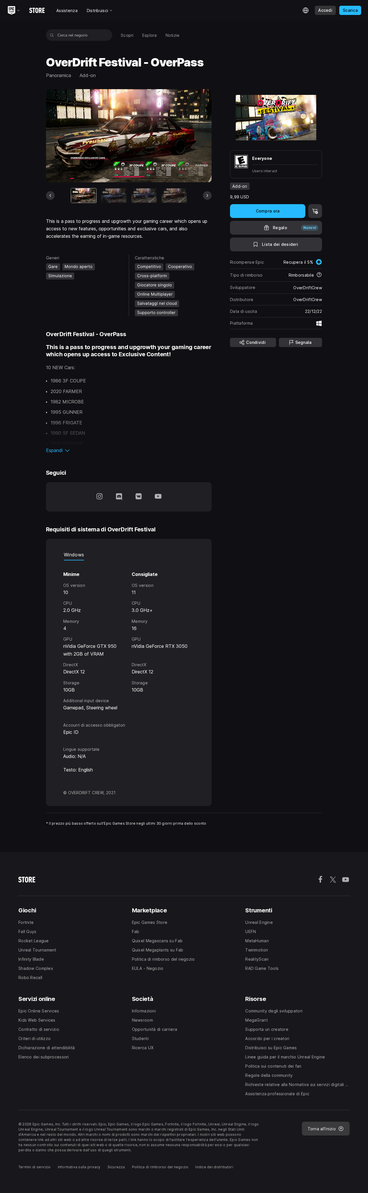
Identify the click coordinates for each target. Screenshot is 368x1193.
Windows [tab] (74, 555)
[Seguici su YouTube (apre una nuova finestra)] (158, 496)
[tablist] (128, 554)
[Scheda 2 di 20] (114, 195)
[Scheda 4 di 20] (174, 195)
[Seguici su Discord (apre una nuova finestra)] (119, 496)
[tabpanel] (128, 635)
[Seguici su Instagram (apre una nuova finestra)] (99, 496)
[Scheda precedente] (50, 195)
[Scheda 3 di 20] (144, 195)
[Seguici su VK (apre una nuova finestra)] (139, 496)
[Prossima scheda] (207, 195)
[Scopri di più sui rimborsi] (319, 275)
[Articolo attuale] (84, 195)
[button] (129, 450)
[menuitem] (127, 35)
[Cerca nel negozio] (52, 35)
